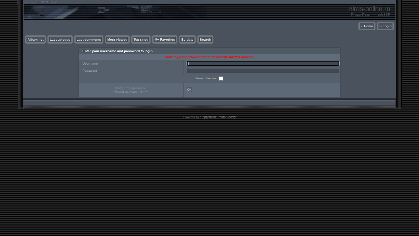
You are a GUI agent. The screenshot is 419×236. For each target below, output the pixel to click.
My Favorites (165, 39)
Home (368, 26)
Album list (35, 39)
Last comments (89, 39)
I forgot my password (130, 88)
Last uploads (60, 39)
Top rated (141, 39)
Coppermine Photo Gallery (218, 117)
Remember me (206, 78)
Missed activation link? (130, 91)
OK (189, 89)
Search (205, 39)
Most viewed (117, 39)
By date (187, 39)
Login (387, 26)
